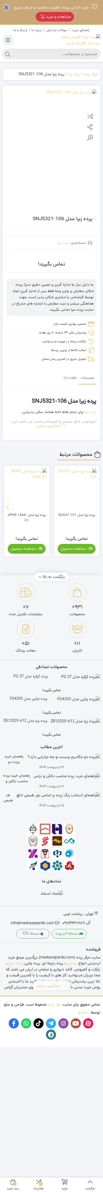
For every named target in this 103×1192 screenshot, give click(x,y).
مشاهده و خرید (58, 16)
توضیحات (87, 378)
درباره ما (36, 30)
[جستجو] (7, 54)
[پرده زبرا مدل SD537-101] (77, 488)
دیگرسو (84, 1012)
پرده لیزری (14, 963)
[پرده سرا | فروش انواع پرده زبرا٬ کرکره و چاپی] (77, 40)
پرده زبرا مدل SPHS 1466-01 (26, 517)
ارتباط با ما (20, 30)
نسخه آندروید (67, 933)
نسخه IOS (31, 933)
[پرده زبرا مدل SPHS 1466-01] (27, 488)
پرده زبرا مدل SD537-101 (76, 515)
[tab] (87, 378)
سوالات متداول (57, 30)
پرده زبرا (74, 74)
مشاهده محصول (73, 548)
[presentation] (8, 507)
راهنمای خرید (81, 30)
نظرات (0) (70, 378)
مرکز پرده (91, 74)
